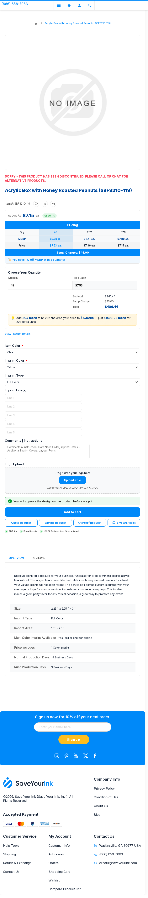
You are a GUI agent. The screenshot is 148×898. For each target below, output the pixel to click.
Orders (54, 863)
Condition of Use (106, 797)
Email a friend (53, 204)
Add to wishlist (36, 204)
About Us (101, 806)
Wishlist (54, 880)
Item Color (13, 346)
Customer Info (59, 845)
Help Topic (11, 845)
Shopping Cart (59, 872)
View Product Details (17, 333)
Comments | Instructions (23, 440)
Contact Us (11, 872)
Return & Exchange (17, 863)
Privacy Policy (104, 788)
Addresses (56, 854)
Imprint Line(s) (16, 390)
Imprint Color (15, 360)
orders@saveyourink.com (118, 863)
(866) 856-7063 (111, 854)
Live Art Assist (126, 522)
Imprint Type (14, 375)
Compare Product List (65, 889)
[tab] (16, 558)
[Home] (36, 24)
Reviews (38, 557)
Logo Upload (14, 464)
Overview (16, 557)
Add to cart (72, 512)
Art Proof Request (89, 522)
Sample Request (55, 522)
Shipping (9, 854)
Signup (74, 739)
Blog (97, 815)
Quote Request (21, 522)
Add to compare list (45, 204)
